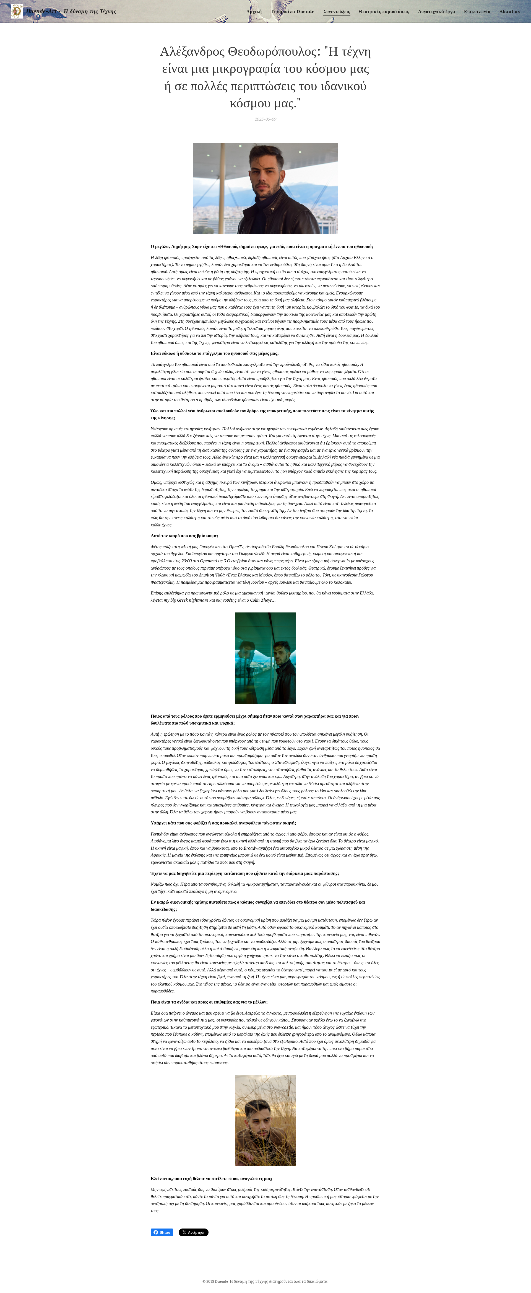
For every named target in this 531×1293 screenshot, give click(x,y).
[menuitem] (255, 11)
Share (165, 1232)
